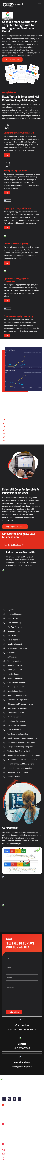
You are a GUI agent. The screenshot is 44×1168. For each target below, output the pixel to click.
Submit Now (14, 1012)
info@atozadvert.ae (22, 1066)
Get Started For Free (12, 545)
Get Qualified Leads (12, 60)
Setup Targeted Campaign (15, 527)
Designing (8, 1110)
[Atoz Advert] (13, 6)
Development (10, 1114)
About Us (8, 1134)
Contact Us (9, 1138)
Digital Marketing (11, 1118)
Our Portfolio (10, 1130)
